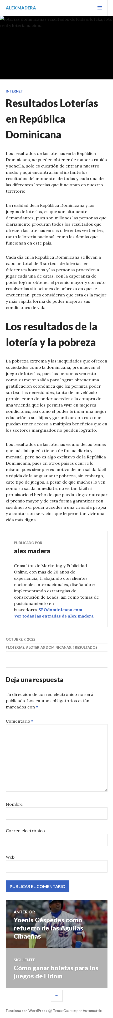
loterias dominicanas (50, 647)
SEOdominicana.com (60, 609)
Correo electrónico (25, 830)
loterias (16, 647)
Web (10, 857)
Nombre (14, 804)
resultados (86, 647)
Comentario (19, 721)
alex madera (21, 7)
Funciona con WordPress (26, 1011)
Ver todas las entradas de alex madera (54, 616)
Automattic (92, 1011)
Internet (14, 91)
